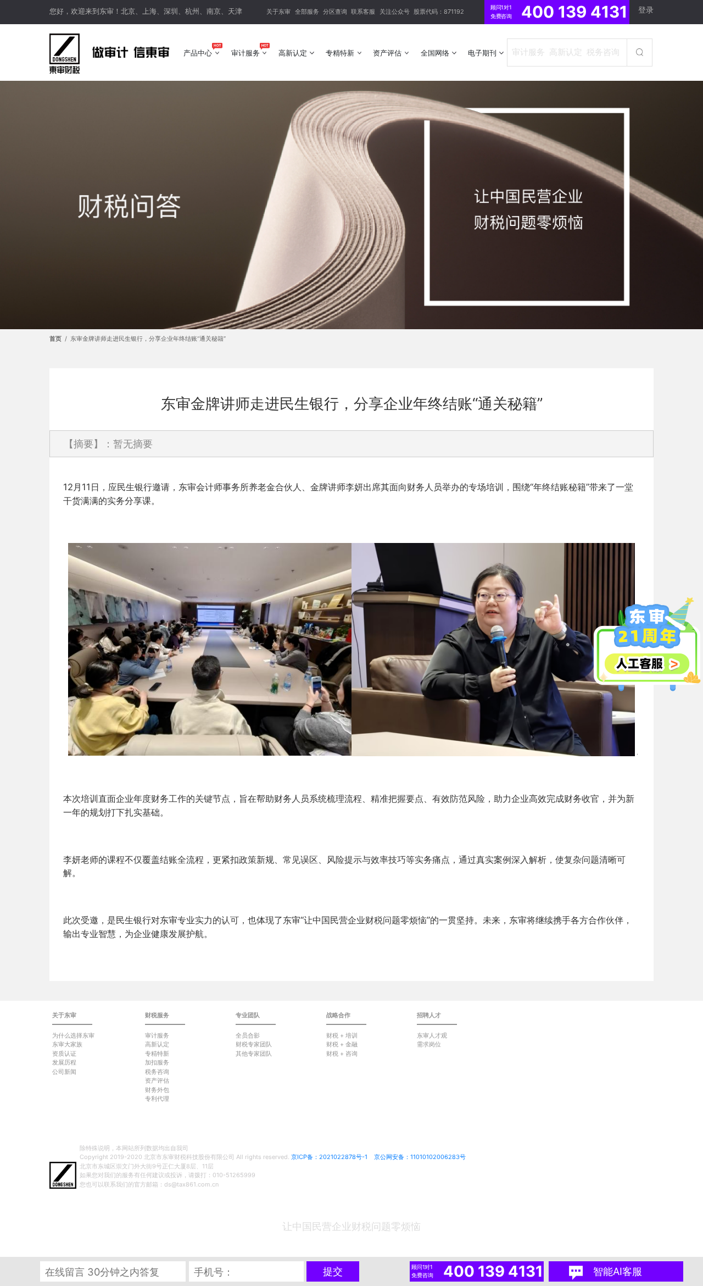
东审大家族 (67, 1044)
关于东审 (278, 11)
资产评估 (157, 1080)
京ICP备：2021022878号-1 (329, 1157)
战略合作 (338, 1015)
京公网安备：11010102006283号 (420, 1157)
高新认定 (157, 1044)
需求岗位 (429, 1044)
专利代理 (157, 1098)
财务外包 (157, 1090)
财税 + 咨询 (342, 1053)
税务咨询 (157, 1072)
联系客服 (363, 11)
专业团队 (248, 1015)
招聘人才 (429, 1015)
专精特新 (157, 1053)
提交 (333, 1271)
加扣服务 (157, 1062)
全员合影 (248, 1035)
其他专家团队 (254, 1053)
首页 (55, 338)
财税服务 (157, 1015)
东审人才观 (432, 1035)
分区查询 (335, 11)
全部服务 (307, 11)
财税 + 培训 (342, 1035)
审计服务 (157, 1035)
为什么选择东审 (73, 1035)
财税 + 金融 (342, 1044)
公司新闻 (64, 1072)
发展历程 (64, 1062)
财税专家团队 (254, 1044)
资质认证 (64, 1053)
